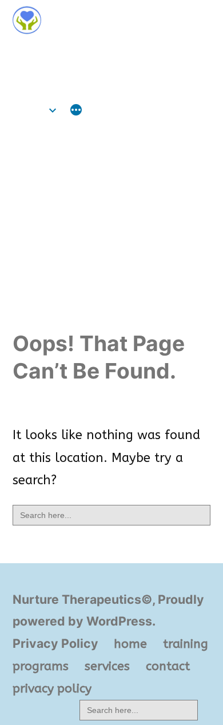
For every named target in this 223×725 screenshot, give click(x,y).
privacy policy (52, 688)
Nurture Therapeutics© (91, 53)
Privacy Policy (55, 643)
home (29, 110)
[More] (76, 111)
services (107, 666)
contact (168, 666)
